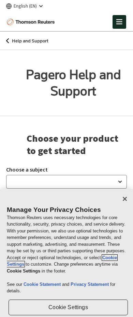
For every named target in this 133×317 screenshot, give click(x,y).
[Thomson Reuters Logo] (32, 21)
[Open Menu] (119, 22)
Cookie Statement (43, 284)
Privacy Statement (90, 284)
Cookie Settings (68, 307)
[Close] (124, 198)
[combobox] (66, 182)
